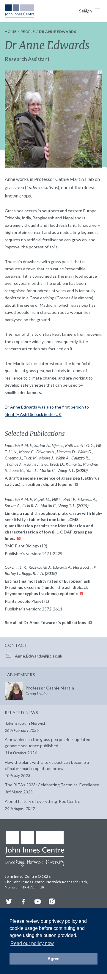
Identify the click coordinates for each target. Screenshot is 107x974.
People (28, 31)
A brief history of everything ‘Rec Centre (42, 805)
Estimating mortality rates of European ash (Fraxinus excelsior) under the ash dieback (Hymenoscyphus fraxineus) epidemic (47, 587)
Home (11, 31)
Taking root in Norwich (25, 727)
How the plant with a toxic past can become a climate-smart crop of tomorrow (47, 769)
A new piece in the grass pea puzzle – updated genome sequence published (47, 746)
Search (86, 10)
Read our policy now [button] (32, 943)
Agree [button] (53, 958)
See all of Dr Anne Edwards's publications (46, 622)
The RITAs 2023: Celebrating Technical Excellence (52, 788)
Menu (97, 11)
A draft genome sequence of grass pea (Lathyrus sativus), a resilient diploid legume (52, 481)
